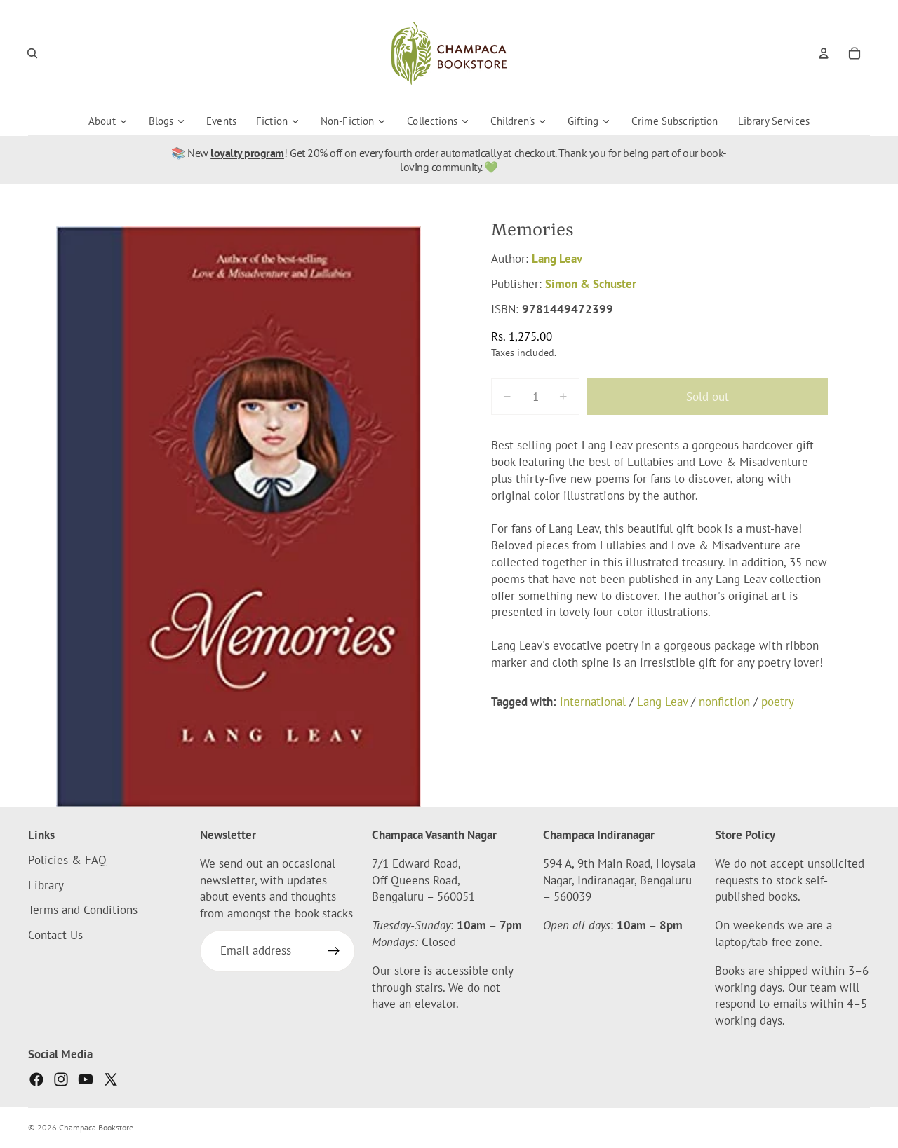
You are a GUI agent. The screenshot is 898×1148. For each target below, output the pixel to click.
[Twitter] (110, 1079)
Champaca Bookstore (96, 1127)
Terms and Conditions (83, 910)
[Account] (823, 53)
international (593, 701)
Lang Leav (557, 258)
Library (46, 885)
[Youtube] (85, 1079)
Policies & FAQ (67, 860)
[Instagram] (61, 1079)
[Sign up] (334, 951)
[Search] (32, 53)
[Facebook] (36, 1079)
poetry (777, 701)
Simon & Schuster (590, 284)
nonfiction (724, 701)
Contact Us (55, 935)
